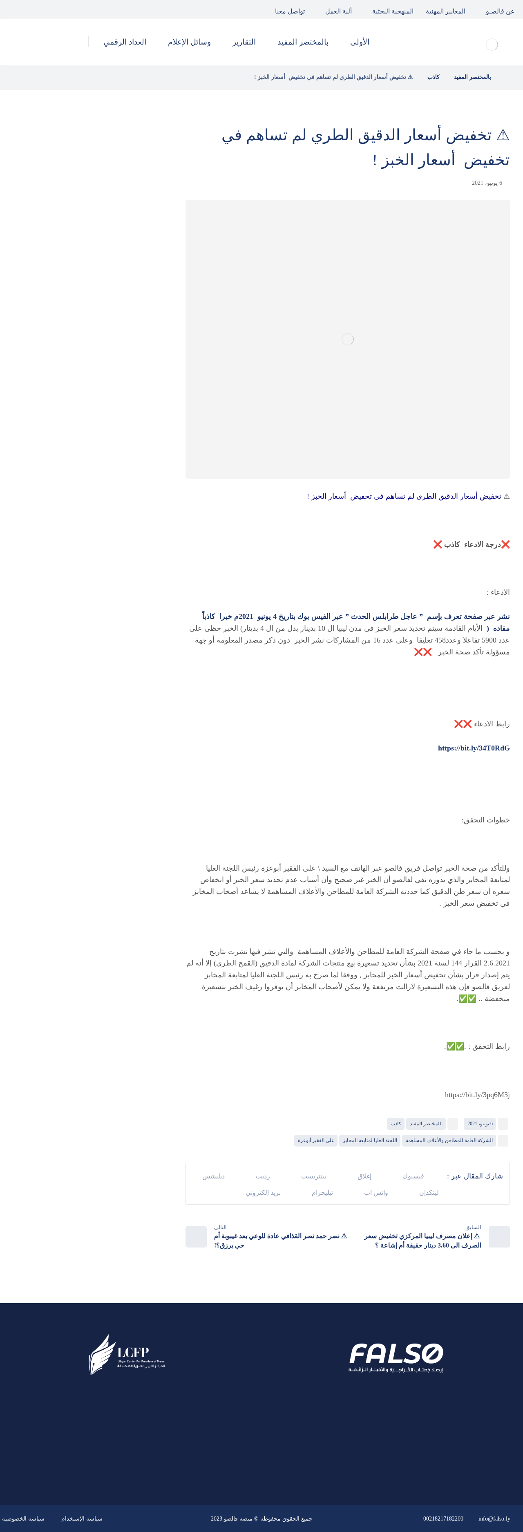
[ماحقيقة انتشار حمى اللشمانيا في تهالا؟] (137, 222)
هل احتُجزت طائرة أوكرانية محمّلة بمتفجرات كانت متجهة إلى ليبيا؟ (72, 346)
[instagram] (11, 9)
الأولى (126, 453)
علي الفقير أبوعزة (316, 1140)
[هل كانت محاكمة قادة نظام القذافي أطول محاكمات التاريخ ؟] (137, 263)
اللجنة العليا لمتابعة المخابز (370, 1140)
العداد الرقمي (114, 541)
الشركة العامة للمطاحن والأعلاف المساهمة (449, 1140)
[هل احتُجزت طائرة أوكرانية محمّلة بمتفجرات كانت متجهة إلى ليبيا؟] (137, 346)
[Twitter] (30, 9)
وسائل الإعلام (114, 519)
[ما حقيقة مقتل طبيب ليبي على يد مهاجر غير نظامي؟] (137, 305)
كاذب (396, 1124)
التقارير (124, 497)
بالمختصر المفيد (426, 1124)
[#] (150, 1461)
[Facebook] (49, 9)
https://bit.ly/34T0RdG (474, 748)
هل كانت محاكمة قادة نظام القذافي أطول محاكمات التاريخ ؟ (71, 263)
